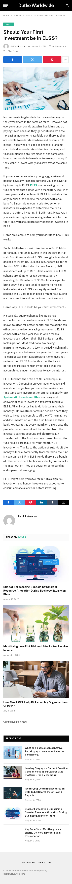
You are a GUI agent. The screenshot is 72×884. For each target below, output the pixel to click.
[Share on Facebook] (12, 59)
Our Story (45, 862)
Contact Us (28, 862)
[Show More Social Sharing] (65, 59)
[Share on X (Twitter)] (32, 59)
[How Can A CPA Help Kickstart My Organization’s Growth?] (36, 679)
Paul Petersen (20, 46)
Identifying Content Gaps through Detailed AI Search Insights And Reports (45, 792)
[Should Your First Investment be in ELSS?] (36, 88)
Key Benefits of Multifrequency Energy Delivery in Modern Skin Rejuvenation (43, 832)
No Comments (59, 46)
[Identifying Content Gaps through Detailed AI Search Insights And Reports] (13, 793)
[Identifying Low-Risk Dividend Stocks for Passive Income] (36, 623)
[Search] (67, 5)
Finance (9, 24)
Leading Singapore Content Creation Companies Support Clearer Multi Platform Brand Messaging (46, 771)
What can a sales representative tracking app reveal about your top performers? (45, 751)
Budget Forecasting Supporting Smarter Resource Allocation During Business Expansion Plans (34, 590)
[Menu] (5, 5)
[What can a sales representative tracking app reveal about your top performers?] (13, 752)
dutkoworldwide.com (14, 874)
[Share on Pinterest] (52, 59)
